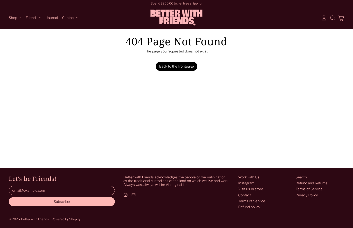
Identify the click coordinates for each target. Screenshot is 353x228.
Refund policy (249, 207)
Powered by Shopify (66, 219)
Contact (244, 195)
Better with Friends (35, 219)
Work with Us (248, 177)
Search (301, 177)
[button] (333, 18)
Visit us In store (250, 189)
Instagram (246, 183)
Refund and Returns (311, 183)
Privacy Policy (307, 195)
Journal (52, 18)
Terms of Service (251, 201)
